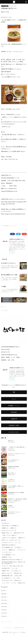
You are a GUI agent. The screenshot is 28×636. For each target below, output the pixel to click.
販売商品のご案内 (14, 425)
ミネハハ (17, 542)
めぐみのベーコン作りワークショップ (16, 453)
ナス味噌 (3, 286)
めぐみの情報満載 (5, 6)
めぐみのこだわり (14, 432)
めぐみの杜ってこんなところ (8, 263)
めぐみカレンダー (15, 540)
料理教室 (5, 570)
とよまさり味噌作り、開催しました (16, 486)
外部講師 (5, 528)
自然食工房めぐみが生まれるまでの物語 (12, 559)
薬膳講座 (12, 549)
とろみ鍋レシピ (11, 479)
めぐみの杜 (5, 523)
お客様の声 (14, 419)
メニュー (14, 399)
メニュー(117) (13, 225)
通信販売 (21, 537)
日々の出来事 (6, 578)
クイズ (4, 549)
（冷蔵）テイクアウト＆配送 (9, 537)
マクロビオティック (7, 542)
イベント (16, 578)
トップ (13, 582)
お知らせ (18, 575)
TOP (14, 392)
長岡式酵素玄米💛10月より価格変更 (16, 492)
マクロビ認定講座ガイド (8, 554)
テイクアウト (21, 549)
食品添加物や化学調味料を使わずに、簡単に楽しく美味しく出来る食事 (13, 562)
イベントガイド (6, 552)
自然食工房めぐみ (19, 532)
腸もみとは (10, 440)
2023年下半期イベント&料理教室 (10, 525)
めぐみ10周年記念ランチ (13, 460)
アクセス (5, 565)
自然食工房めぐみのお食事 (8, 544)
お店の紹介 (14, 412)
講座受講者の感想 (7, 575)
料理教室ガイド (6, 557)
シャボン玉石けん (16, 570)
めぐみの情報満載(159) (5, 225)
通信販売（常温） (7, 532)
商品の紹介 (18, 573)
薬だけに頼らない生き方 (16, 565)
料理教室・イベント (14, 405)
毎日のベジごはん (7, 573)
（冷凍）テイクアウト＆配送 (9, 535)
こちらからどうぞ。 (18, 51)
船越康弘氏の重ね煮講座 (13, 466)
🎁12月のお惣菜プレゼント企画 (9, 274)
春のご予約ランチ (12, 473)
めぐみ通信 (18, 547)
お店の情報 (6, 568)
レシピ (14, 568)
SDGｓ (5, 540)
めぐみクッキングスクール (9, 530)
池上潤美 (10, 505)
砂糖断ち (13, 528)
